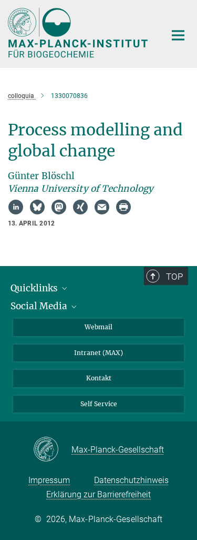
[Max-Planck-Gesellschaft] (52, 450)
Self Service (98, 404)
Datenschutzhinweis (131, 480)
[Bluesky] (37, 207)
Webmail (98, 327)
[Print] (123, 207)
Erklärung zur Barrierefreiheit (98, 494)
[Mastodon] (59, 207)
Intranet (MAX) (98, 353)
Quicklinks (35, 288)
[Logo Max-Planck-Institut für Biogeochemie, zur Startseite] (79, 32)
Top (174, 276)
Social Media (40, 306)
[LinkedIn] (16, 207)
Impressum (49, 480)
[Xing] (80, 207)
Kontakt (98, 378)
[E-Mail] (102, 207)
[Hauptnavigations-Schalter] (178, 35)
